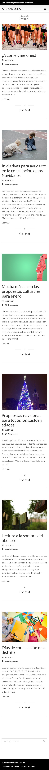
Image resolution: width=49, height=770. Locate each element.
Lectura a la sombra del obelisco (22, 538)
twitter (24, 766)
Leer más (6, 99)
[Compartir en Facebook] (19, 110)
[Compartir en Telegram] (29, 110)
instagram (15, 766)
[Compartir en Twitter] (23, 110)
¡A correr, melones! (19, 55)
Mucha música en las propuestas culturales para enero (21, 291)
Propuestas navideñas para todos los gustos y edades (22, 420)
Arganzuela (11, 8)
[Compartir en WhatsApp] (26, 110)
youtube (31, 766)
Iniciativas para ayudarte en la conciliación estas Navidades (24, 170)
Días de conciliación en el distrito (24, 650)
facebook (6, 766)
